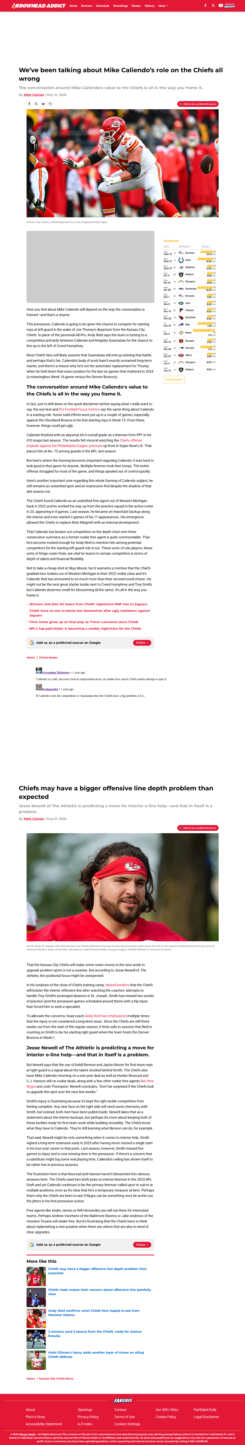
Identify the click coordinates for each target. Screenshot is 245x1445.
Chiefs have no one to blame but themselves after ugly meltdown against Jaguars (89, 613)
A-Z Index (85, 1424)
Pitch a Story (35, 1417)
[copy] (50, 104)
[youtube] (221, 5)
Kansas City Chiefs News (56, 1378)
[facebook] (205, 5)
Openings (85, 1410)
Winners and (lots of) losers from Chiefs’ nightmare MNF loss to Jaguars (88, 604)
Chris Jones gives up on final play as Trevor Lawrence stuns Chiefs (83, 622)
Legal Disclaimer (206, 1417)
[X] (213, 5)
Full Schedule (174, 379)
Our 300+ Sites (167, 1410)
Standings (120, 6)
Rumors (86, 6)
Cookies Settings (127, 1424)
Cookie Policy (166, 1417)
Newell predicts (117, 985)
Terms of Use (124, 1417)
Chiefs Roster (48, 657)
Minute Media (27, 1434)
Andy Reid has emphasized (106, 1016)
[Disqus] (130, 714)
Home (31, 657)
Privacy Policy (88, 1417)
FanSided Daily (205, 1410)
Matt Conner (34, 95)
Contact (120, 1410)
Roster (136, 6)
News (73, 6)
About (30, 1410)
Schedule (102, 6)
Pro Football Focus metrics (79, 409)
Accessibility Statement (44, 1424)
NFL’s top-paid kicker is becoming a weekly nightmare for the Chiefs (85, 628)
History (150, 6)
